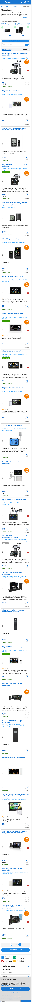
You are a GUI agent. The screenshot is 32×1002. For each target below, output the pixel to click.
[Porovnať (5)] (2, 515)
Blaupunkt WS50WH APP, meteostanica (13, 757)
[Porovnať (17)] (2, 106)
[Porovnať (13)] (2, 144)
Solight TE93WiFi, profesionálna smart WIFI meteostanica (15, 165)
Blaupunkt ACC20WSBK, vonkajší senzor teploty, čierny (14, 721)
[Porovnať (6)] (2, 403)
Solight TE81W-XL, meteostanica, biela (13, 647)
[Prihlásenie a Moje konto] (25, 2)
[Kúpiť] (27, 83)
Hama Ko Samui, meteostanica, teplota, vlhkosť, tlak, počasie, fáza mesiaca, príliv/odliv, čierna (14, 128)
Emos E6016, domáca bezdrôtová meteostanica (12, 462)
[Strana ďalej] (20, 944)
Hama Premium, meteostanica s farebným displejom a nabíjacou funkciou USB (14, 831)
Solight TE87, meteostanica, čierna (19, 24)
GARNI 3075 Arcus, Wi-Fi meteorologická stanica (14, 500)
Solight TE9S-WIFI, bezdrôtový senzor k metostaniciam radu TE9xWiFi (13, 610)
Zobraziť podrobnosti (5, 985)
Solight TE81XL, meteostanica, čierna (13, 351)
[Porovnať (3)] (2, 921)
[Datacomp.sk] (2, 6)
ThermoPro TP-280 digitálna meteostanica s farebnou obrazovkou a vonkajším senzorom (15, 795)
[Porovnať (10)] (2, 255)
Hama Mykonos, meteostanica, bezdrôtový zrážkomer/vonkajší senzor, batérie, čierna (15, 203)
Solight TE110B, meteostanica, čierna (6, 24)
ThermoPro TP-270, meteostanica (12, 425)
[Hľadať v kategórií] (27, 45)
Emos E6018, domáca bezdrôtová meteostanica (12, 869)
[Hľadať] (21, 2)
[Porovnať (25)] (2, 69)
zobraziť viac (26, 17)
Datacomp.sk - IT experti (7, 2)
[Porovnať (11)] (2, 218)
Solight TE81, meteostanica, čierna (12, 276)
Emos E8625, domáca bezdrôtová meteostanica (12, 684)
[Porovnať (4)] (2, 626)
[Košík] (28, 2)
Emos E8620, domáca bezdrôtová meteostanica (12, 573)
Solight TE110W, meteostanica (11, 91)
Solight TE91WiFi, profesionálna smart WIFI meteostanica (15, 54)
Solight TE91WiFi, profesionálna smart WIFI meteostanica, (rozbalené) (15, 536)
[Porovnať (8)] (2, 292)
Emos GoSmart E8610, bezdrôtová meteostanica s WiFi (12, 906)
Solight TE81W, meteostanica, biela (12, 313)
